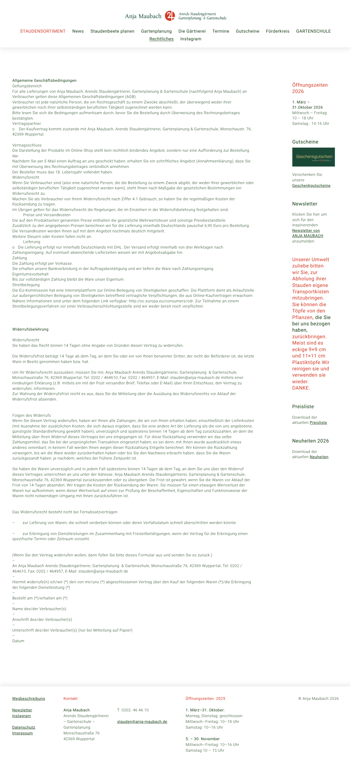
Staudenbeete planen (112, 31)
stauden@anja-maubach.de (142, 722)
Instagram (191, 38)
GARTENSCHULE (313, 31)
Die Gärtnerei (192, 31)
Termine (220, 31)
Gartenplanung (156, 31)
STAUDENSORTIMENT (43, 31)
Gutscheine (247, 31)
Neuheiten (319, 457)
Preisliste (318, 423)
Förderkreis (278, 31)
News (78, 31)
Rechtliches (161, 38)
